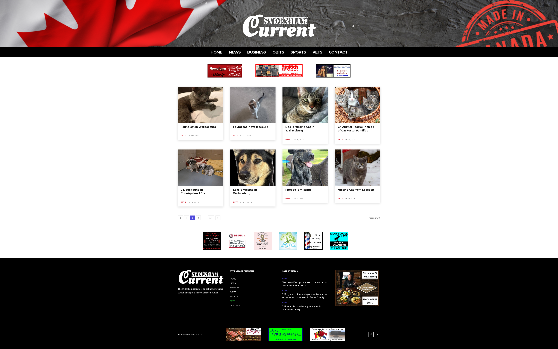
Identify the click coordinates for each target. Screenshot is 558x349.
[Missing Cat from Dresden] (357, 167)
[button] (353, 26)
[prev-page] (180, 218)
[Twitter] (206, 3)
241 (211, 218)
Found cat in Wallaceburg (198, 127)
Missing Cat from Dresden (356, 189)
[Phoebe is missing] (305, 167)
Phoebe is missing (298, 189)
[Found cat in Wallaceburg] (200, 105)
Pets (183, 136)
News (284, 278)
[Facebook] (201, 3)
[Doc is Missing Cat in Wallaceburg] (305, 105)
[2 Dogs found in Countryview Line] (200, 167)
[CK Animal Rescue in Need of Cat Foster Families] (357, 105)
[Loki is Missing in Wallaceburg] (253, 167)
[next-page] (217, 218)
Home (182, 61)
